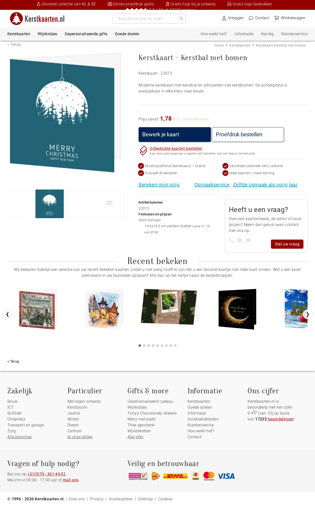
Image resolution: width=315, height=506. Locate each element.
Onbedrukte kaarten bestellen (176, 148)
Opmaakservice (212, 185)
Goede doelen (127, 34)
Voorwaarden (121, 499)
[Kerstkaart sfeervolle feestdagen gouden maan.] (237, 311)
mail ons (71, 480)
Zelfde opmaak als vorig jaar (265, 185)
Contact (195, 437)
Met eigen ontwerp (84, 401)
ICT (10, 407)
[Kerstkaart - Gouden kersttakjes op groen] (171, 311)
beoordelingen (280, 419)
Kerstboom (77, 407)
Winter (73, 419)
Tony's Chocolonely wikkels (152, 413)
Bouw (12, 401)
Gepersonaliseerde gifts (86, 34)
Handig (267, 34)
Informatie (244, 34)
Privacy (96, 499)
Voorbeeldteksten (203, 419)
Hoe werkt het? (214, 34)
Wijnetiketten (139, 431)
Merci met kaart (141, 419)
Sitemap (145, 499)
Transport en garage (25, 425)
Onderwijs (16, 419)
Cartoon (74, 431)
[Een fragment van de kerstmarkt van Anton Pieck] (38, 311)
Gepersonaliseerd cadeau (150, 401)
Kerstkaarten (18, 34)
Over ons (77, 499)
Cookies (165, 499)
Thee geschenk (141, 425)
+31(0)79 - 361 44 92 (46, 474)
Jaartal (73, 413)
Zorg (11, 431)
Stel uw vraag (287, 244)
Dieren (73, 425)
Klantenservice (294, 34)
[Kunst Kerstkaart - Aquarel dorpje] (104, 311)
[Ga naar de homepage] (40, 14)
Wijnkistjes (47, 34)
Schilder (14, 413)
